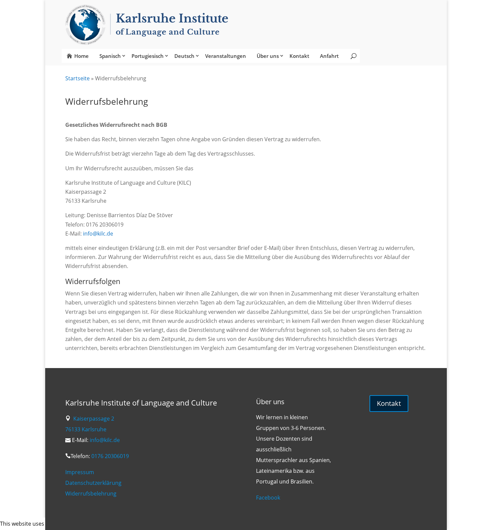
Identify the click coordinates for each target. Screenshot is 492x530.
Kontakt (299, 56)
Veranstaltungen (225, 56)
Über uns (268, 56)
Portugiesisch (148, 56)
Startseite (77, 78)
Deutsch (184, 56)
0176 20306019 (110, 456)
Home (81, 56)
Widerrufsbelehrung (90, 493)
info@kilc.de (98, 233)
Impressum (79, 472)
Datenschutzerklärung (93, 483)
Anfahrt (329, 56)
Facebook (268, 497)
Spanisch (110, 56)
